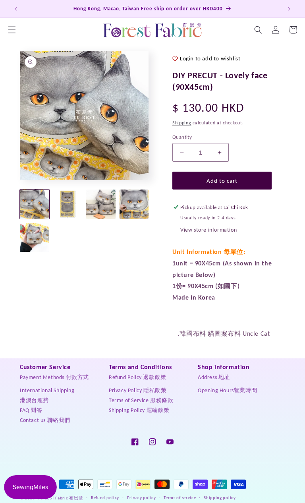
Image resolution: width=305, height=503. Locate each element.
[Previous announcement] (16, 8)
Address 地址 (214, 377)
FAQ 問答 (31, 410)
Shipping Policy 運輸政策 (139, 410)
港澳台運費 (34, 400)
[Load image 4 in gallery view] (134, 204)
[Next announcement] (289, 8)
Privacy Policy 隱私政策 (137, 390)
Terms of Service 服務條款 (141, 400)
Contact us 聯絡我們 (45, 420)
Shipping (181, 123)
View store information (208, 229)
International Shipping (47, 390)
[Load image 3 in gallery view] (101, 204)
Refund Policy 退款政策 (137, 377)
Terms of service (180, 497)
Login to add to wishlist (210, 58)
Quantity (182, 137)
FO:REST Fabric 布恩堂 (60, 498)
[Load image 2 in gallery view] (68, 204)
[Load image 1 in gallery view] (34, 204)
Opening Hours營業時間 (227, 390)
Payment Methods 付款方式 (54, 377)
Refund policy (105, 497)
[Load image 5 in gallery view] (34, 237)
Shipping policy (220, 497)
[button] (12, 30)
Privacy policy (141, 497)
